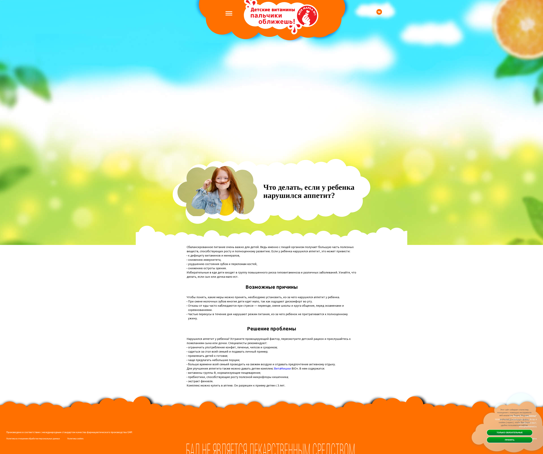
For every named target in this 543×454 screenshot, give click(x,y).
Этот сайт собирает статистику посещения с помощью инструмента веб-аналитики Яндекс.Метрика (514, 412)
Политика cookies (75, 438)
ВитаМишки (282, 368)
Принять (509, 440)
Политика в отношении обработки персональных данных (33, 438)
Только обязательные (510, 432)
